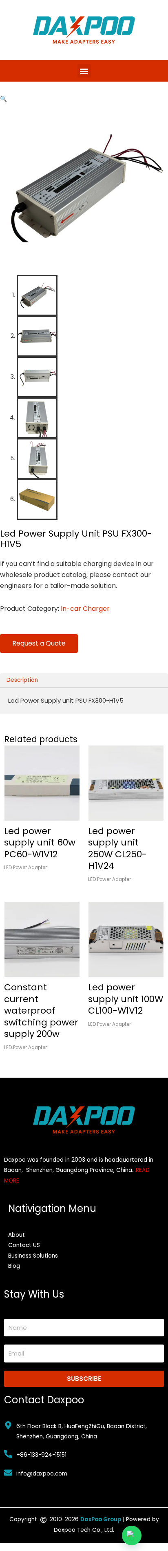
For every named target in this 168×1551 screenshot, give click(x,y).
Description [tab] (22, 680)
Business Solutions (33, 1256)
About (16, 1235)
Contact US (24, 1245)
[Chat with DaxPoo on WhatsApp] (131, 1535)
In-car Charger (85, 608)
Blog (14, 1266)
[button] (84, 71)
